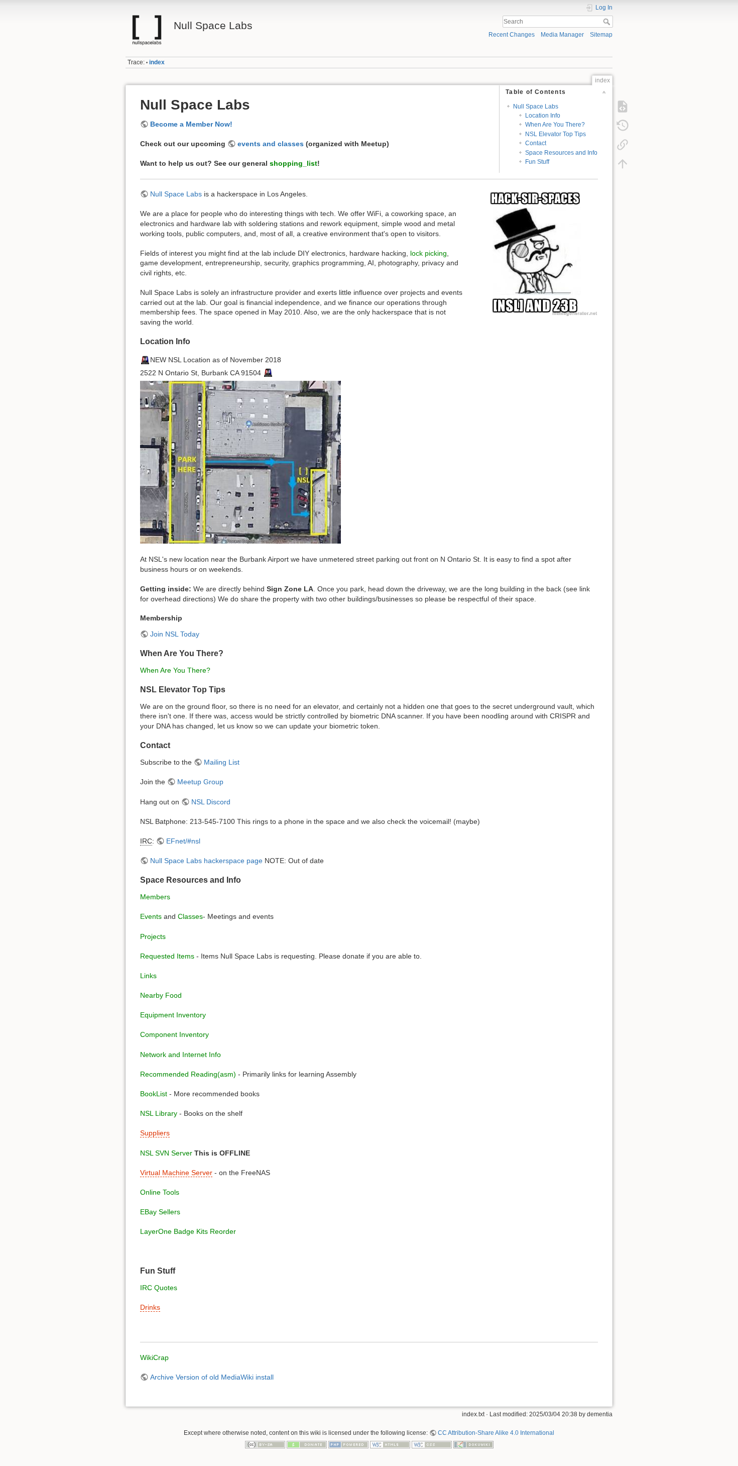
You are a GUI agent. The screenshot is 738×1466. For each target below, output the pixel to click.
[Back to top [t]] (622, 163)
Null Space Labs (535, 106)
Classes (190, 916)
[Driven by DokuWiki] (473, 1444)
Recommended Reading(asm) (188, 1074)
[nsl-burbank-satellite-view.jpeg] (240, 462)
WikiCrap (154, 1357)
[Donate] (307, 1444)
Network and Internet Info (180, 1055)
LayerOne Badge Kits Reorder (188, 1231)
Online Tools (159, 1192)
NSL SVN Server (166, 1153)
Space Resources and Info (561, 152)
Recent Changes (511, 34)
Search (607, 21)
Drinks (150, 1307)
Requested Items (167, 956)
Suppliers (155, 1133)
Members (155, 897)
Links (148, 976)
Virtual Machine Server (176, 1173)
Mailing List (221, 762)
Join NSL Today (174, 634)
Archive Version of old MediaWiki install (212, 1377)
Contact (535, 143)
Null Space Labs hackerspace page (206, 861)
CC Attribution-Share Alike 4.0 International (496, 1432)
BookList (153, 1094)
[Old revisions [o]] (622, 125)
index (157, 62)
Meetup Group (200, 782)
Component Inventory (174, 1034)
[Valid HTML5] (390, 1444)
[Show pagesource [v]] (622, 106)
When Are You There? (555, 124)
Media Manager (562, 34)
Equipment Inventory (173, 1015)
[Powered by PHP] (348, 1444)
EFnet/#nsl (183, 841)
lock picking (428, 253)
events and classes (270, 144)
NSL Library (158, 1113)
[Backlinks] (622, 144)
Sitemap (601, 34)
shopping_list (293, 163)
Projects (153, 936)
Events (151, 916)
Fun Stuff (537, 161)
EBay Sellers (160, 1212)
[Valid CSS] (432, 1444)
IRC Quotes (158, 1288)
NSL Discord (210, 802)
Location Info (542, 115)
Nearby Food (161, 995)
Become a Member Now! (191, 124)
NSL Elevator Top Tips (555, 134)
